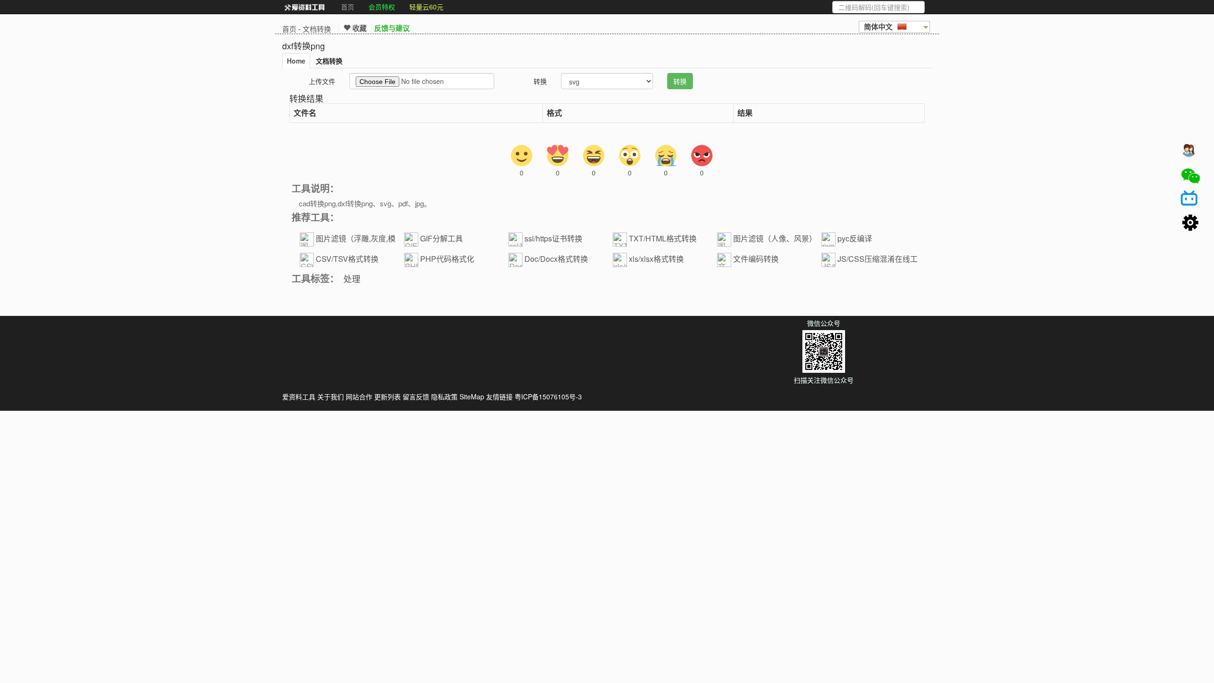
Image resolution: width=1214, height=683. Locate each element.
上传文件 (322, 81)
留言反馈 (416, 396)
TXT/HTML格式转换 (663, 238)
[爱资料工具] (304, 7)
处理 (351, 278)
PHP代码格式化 (447, 258)
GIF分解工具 (441, 238)
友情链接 (499, 396)
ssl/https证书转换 (553, 238)
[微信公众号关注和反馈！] (1190, 176)
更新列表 (387, 396)
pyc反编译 (854, 238)
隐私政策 (444, 396)
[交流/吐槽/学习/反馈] (1190, 152)
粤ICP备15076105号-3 (548, 396)
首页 (347, 6)
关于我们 (330, 396)
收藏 (358, 28)
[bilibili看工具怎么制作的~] (1190, 200)
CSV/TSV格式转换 (347, 258)
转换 (540, 81)
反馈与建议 (392, 28)
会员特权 (381, 6)
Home (296, 60)
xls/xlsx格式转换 (656, 258)
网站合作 (359, 396)
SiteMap (472, 396)
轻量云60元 (426, 6)
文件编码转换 (756, 258)
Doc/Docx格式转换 (556, 258)
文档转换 (317, 29)
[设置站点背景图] (1190, 223)
